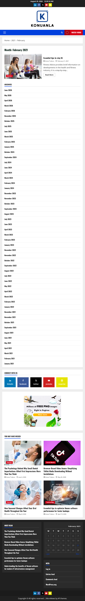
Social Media (50, 462)
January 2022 (9, 307)
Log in (48, 569)
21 (78, 545)
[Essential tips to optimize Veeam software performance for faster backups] (62, 493)
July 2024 (7, 162)
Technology (50, 502)
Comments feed (51, 579)
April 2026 (8, 100)
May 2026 (7, 95)
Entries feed (50, 574)
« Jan (48, 554)
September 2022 (10, 265)
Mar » (78, 554)
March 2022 (8, 296)
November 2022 (10, 255)
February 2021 (9, 358)
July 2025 (7, 126)
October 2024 (9, 152)
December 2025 (10, 116)
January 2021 (9, 363)
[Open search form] (62, 32)
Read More (50, 75)
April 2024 (8, 172)
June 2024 (8, 167)
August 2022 (9, 270)
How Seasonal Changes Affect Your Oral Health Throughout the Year (20, 509)
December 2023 (10, 193)
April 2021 (8, 348)
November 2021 (10, 317)
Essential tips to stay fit (23, 66)
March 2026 (8, 105)
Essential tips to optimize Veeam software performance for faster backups (60, 509)
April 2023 (8, 229)
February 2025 (9, 141)
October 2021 (9, 322)
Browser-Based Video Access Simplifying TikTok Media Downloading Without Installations (60, 471)
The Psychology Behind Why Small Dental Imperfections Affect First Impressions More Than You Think (22, 471)
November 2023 (10, 198)
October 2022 (9, 260)
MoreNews (50, 598)
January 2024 (9, 188)
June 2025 (8, 131)
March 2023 (8, 234)
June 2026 (8, 90)
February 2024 (9, 183)
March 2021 (8, 353)
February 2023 (9, 239)
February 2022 (9, 301)
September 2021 (10, 327)
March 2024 (8, 178)
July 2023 (7, 219)
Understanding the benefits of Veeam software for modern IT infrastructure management (21, 567)
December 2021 (10, 312)
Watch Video (76, 32)
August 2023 (9, 214)
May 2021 (7, 343)
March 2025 (8, 136)
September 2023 (10, 209)
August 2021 (8, 332)
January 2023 (9, 245)
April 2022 (8, 291)
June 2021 (8, 337)
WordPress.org (51, 584)
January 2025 (9, 147)
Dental (9, 462)
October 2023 (9, 203)
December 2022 (10, 250)
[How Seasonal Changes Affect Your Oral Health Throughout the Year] (22, 493)
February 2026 (9, 110)
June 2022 (8, 281)
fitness (9, 76)
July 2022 (7, 276)
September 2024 (10, 157)
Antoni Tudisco (49, 61)
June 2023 (8, 224)
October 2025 (9, 121)
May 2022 (7, 286)
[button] (4, 32)
